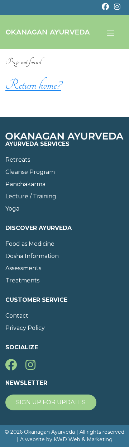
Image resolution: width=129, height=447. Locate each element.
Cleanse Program (30, 172)
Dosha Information (32, 256)
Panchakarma (25, 184)
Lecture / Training (30, 196)
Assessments (23, 268)
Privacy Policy (25, 327)
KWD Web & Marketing (83, 439)
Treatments (22, 280)
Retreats (17, 159)
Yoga (12, 208)
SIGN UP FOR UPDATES (51, 402)
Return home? (33, 85)
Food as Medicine (29, 243)
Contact (16, 315)
